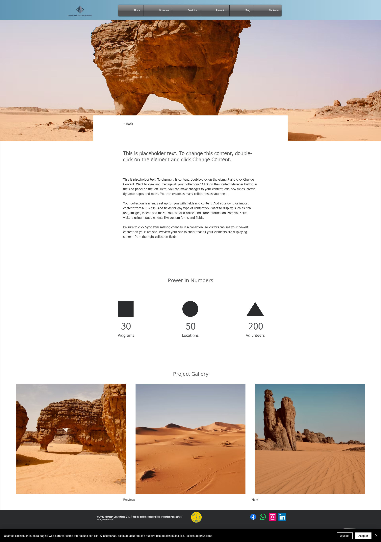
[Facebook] (253, 517)
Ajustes (344, 536)
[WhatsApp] (263, 517)
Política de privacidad (199, 536)
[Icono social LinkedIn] (282, 517)
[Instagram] (272, 517)
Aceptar (363, 536)
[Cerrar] (376, 535)
